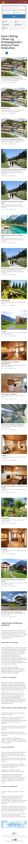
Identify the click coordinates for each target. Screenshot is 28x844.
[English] (21, 2)
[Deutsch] (18, 2)
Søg (14, 16)
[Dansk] (20, 2)
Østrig (2, 82)
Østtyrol (6, 82)
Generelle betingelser (10, 841)
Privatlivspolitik (19, 841)
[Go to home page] (5, 2)
